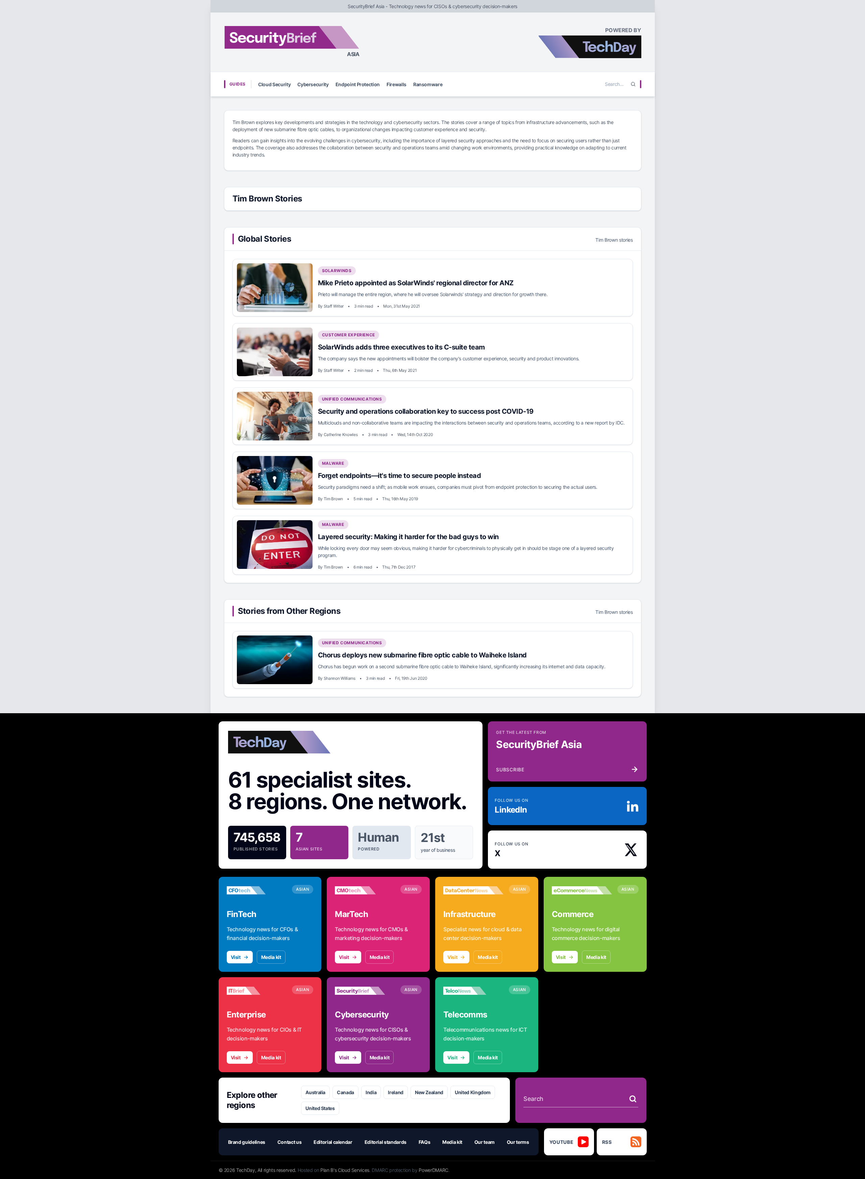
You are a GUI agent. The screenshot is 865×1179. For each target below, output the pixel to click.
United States (320, 1108)
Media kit (271, 957)
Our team (484, 1142)
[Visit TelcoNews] (473, 990)
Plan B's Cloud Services (344, 1170)
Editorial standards (385, 1142)
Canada (345, 1092)
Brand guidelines (246, 1142)
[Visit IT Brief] (257, 990)
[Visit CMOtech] (365, 890)
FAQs (424, 1142)
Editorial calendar (333, 1142)
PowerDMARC (433, 1170)
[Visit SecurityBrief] (365, 990)
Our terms (518, 1142)
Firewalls (396, 84)
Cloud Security (274, 84)
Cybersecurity (312, 84)
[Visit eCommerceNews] (582, 890)
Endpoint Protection (358, 84)
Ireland (395, 1092)
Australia (315, 1092)
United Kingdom (473, 1092)
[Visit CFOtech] (257, 890)
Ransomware (428, 84)
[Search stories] (632, 1098)
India (371, 1092)
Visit (236, 957)
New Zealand (429, 1092)
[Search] (633, 84)
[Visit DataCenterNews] (473, 890)
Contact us (289, 1142)
